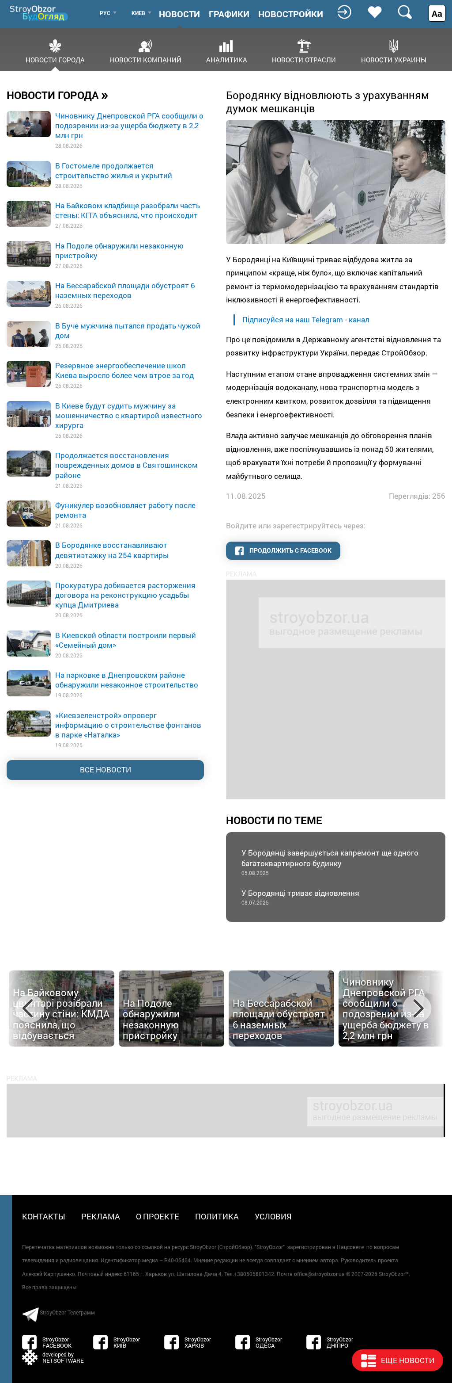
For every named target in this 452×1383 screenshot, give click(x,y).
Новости (179, 13)
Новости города (55, 59)
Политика (217, 1216)
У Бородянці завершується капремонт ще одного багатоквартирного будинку (329, 862)
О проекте (157, 1216)
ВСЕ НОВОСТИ (105, 769)
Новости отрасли (304, 59)
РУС (105, 12)
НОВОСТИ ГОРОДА (58, 94)
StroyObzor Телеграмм (67, 1312)
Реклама (100, 1216)
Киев (138, 12)
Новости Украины (393, 59)
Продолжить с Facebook (289, 550)
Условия (273, 1216)
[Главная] (40, 13)
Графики (229, 13)
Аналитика (226, 59)
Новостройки (290, 13)
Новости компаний (145, 59)
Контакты (43, 1216)
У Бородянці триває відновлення (300, 897)
